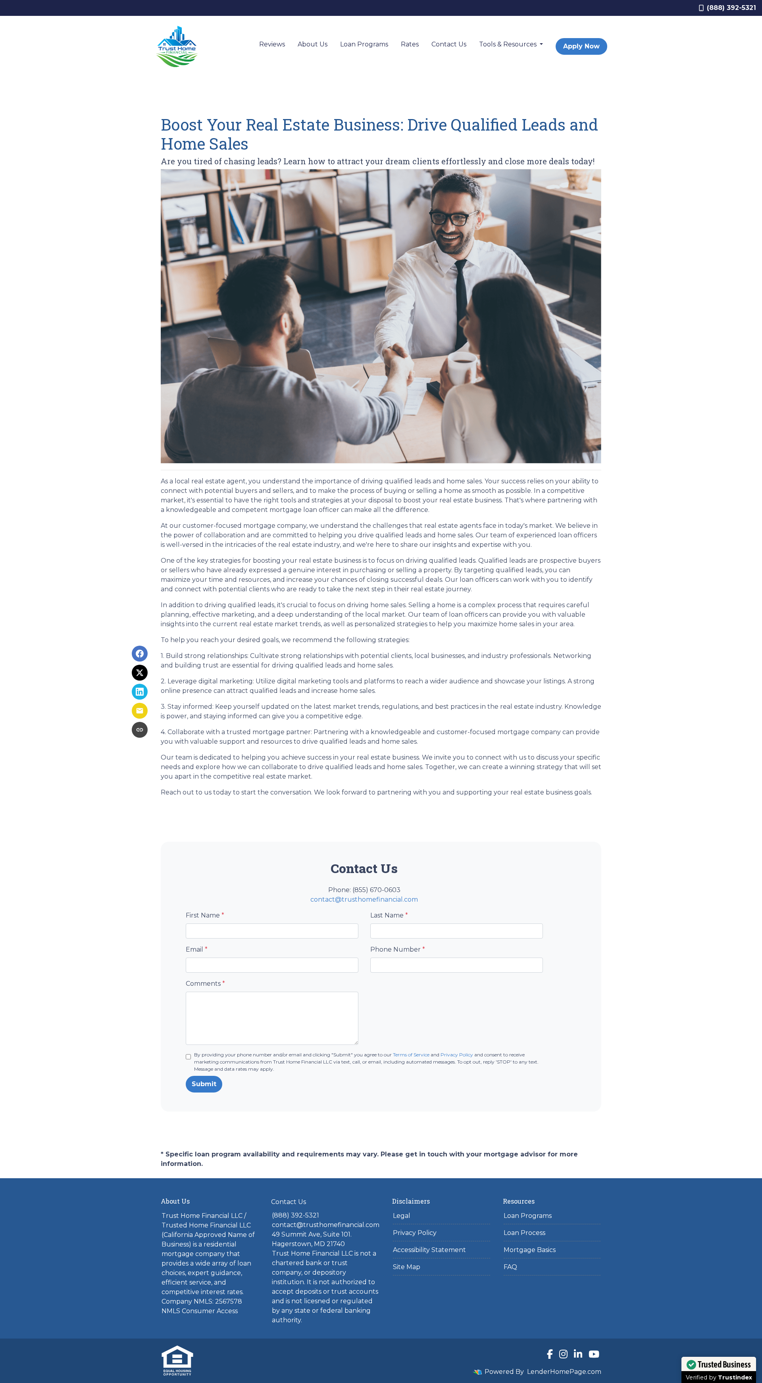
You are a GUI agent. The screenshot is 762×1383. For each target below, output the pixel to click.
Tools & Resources (508, 44)
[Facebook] (550, 1354)
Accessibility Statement (429, 1250)
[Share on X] (140, 673)
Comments (205, 983)
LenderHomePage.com (564, 1371)
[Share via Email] (140, 711)
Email (197, 949)
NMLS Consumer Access (200, 1311)
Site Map (406, 1267)
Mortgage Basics (530, 1250)
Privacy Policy (457, 1055)
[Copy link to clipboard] (140, 730)
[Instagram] (563, 1354)
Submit (204, 1084)
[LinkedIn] (578, 1354)
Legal (401, 1216)
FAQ (510, 1267)
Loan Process (524, 1233)
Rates (410, 44)
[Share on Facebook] (140, 654)
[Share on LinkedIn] (140, 692)
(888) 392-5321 (731, 8)
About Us (312, 44)
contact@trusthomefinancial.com (364, 899)
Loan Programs (364, 44)
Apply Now (581, 46)
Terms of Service (411, 1055)
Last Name (389, 915)
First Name (205, 915)
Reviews (272, 44)
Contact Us (448, 44)
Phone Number (397, 949)
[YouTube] (594, 1354)
